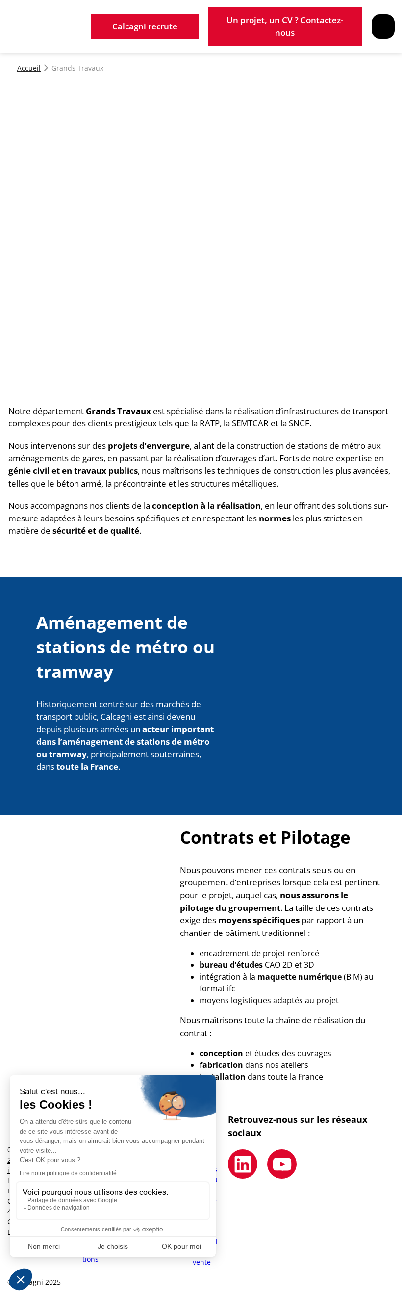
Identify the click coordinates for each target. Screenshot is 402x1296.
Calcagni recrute (144, 26)
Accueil (29, 68)
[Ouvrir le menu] (383, 26)
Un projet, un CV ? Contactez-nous (284, 26)
